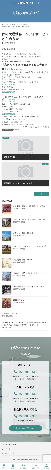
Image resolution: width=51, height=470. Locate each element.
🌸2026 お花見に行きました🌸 (25, 273)
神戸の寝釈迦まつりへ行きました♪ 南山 (28, 286)
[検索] (41, 194)
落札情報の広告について (11, 313)
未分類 (17, 130)
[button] (25, 428)
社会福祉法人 (23, 468)
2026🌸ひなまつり (20, 300)
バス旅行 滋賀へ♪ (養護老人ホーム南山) (29, 206)
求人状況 (46, 468)
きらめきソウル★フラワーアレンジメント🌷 (30, 246)
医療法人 (13, 468)
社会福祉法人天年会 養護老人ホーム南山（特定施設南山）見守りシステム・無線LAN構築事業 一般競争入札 (25, 323)
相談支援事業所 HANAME (23, 259)
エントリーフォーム (8, 453)
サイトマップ (6, 449)
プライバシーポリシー (9, 444)
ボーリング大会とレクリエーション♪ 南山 (29, 219)
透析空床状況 (35, 468)
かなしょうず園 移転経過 (23, 233)
